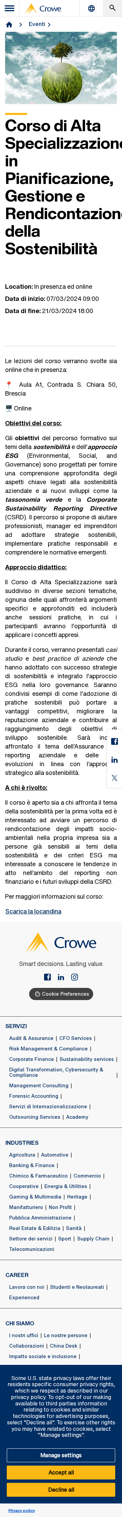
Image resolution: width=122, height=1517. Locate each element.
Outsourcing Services (34, 1117)
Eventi (37, 24)
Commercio (87, 1176)
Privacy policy (21, 1510)
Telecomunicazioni (31, 1249)
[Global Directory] (91, 8)
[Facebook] (50, 977)
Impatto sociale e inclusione (43, 1356)
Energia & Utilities (65, 1186)
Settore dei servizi (31, 1238)
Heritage (77, 1197)
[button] (113, 1368)
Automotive (54, 1155)
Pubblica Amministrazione (40, 1217)
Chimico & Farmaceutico (38, 1176)
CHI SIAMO (19, 1323)
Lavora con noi (26, 1287)
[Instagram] (74, 977)
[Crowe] (43, 8)
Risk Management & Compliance (48, 1048)
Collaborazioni (26, 1346)
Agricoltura (22, 1155)
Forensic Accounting (33, 1096)
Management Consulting (38, 1085)
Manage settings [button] (61, 1455)
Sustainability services (87, 1059)
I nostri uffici (23, 1335)
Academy (77, 1117)
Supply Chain (93, 1238)
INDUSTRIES (22, 1143)
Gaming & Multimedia (35, 1197)
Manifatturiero (26, 1207)
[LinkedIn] (63, 977)
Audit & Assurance (31, 1038)
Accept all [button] (61, 1472)
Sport (64, 1238)
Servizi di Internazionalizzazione (48, 1106)
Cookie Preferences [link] (65, 993)
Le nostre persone (65, 1335)
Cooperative (24, 1186)
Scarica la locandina (33, 911)
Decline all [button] (61, 1490)
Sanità (74, 1228)
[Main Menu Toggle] (10, 8)
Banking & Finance (32, 1165)
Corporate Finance (31, 1059)
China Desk (63, 1346)
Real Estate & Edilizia (34, 1228)
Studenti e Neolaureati (77, 1287)
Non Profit (60, 1207)
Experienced (24, 1297)
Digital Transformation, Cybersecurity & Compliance (56, 1072)
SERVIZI (16, 1026)
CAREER (16, 1275)
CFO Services (75, 1038)
